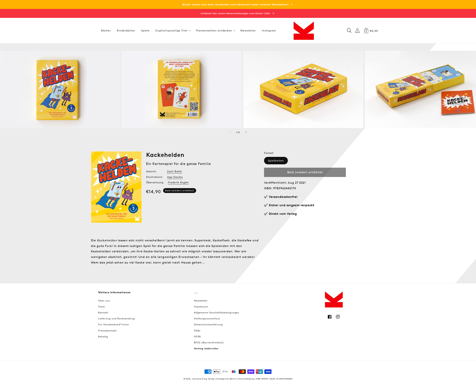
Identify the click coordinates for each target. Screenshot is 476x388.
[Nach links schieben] (230, 132)
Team (101, 306)
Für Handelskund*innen (113, 324)
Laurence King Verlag (203, 378)
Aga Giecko (175, 176)
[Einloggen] (357, 30)
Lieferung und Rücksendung (116, 318)
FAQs (197, 330)
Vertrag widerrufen (206, 348)
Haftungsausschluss (207, 318)
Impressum (201, 306)
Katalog (103, 336)
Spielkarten (276, 160)
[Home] (303, 30)
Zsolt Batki (174, 171)
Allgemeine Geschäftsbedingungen (216, 312)
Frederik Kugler (178, 182)
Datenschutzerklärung (208, 324)
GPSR (197, 336)
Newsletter (201, 300)
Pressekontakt (107, 330)
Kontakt (103, 312)
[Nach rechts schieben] (246, 132)
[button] (172, 30)
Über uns (104, 300)
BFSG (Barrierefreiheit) (209, 342)
